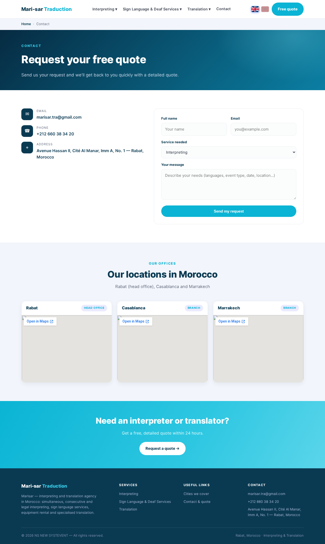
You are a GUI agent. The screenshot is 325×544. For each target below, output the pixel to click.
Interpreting (128, 494)
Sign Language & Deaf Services (145, 502)
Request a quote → (162, 448)
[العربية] (265, 9)
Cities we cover (196, 494)
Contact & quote (197, 502)
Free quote (288, 9)
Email (235, 118)
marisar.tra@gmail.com (59, 117)
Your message (172, 165)
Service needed (174, 142)
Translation (128, 509)
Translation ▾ (199, 9)
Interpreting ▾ (104, 9)
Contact (223, 9)
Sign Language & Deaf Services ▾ (152, 9)
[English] (255, 9)
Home (26, 24)
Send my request (229, 211)
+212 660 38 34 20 (55, 133)
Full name (169, 118)
